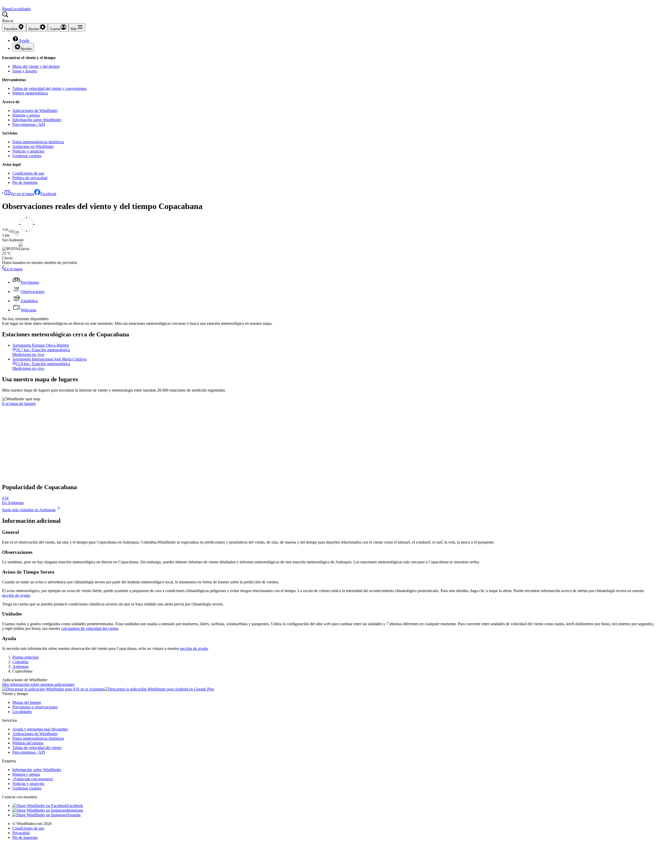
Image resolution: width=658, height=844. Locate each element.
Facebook (48, 194)
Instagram (75, 810)
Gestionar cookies (26, 156)
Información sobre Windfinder (36, 120)
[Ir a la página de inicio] (2, 4)
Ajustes (26, 49)
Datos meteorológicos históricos (38, 142)
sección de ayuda (16, 595)
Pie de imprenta (25, 182)
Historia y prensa (26, 115)
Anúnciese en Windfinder (33, 146)
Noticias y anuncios (28, 151)
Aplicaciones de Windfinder (35, 110)
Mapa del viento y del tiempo (36, 66)
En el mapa (13, 269)
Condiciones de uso (28, 173)
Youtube (74, 815)
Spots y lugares (24, 71)
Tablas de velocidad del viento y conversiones (49, 88)
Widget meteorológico (30, 93)
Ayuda (24, 40)
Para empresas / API (28, 124)
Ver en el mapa (22, 194)
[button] (329, 17)
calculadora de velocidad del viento (89, 628)
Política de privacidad (29, 178)
